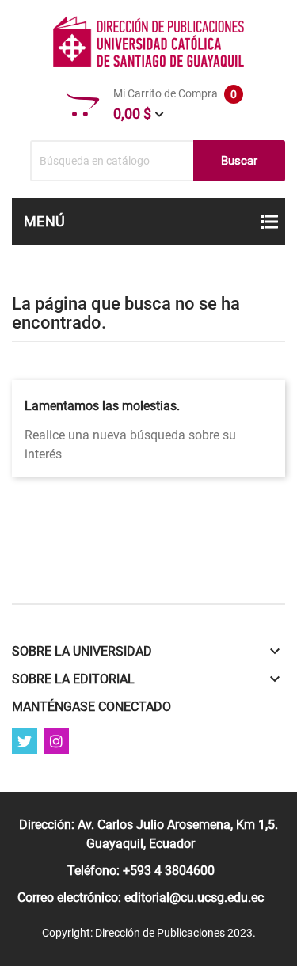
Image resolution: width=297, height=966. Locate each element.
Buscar (239, 161)
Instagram (56, 741)
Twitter (24, 741)
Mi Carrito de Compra (175, 104)
